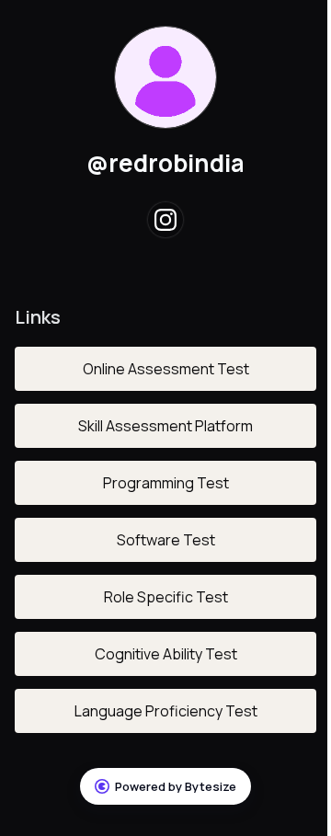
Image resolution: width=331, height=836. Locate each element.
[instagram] (165, 220)
